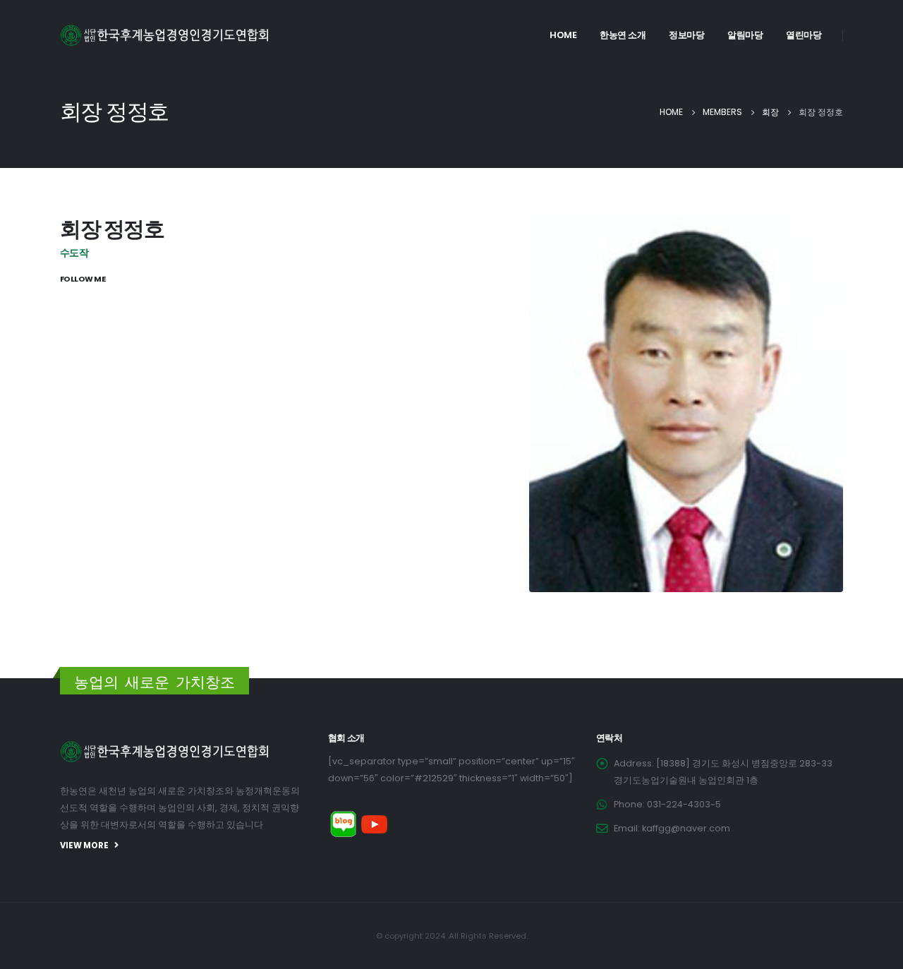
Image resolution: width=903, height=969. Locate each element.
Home (563, 35)
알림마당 (745, 35)
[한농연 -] (166, 35)
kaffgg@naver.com (686, 828)
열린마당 (803, 35)
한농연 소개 (623, 35)
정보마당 (686, 35)
